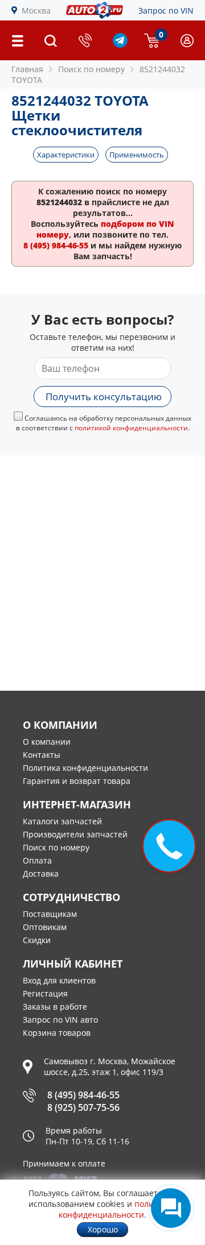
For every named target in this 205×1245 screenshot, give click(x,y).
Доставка (41, 873)
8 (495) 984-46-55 (83, 1095)
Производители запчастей (75, 834)
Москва (36, 10)
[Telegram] (120, 44)
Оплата (37, 860)
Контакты (41, 754)
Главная (27, 69)
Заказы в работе (55, 1006)
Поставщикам (50, 913)
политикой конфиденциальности (131, 428)
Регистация (45, 993)
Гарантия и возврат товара (76, 780)
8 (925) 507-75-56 (83, 1107)
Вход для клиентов (59, 980)
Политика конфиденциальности (85, 767)
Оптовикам (45, 927)
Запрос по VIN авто (60, 1019)
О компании (47, 741)
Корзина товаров (57, 1032)
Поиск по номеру (56, 847)
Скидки (37, 940)
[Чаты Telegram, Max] (171, 1208)
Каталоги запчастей (62, 821)
